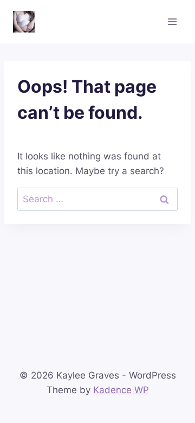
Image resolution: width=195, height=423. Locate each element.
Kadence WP (121, 389)
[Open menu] (172, 21)
